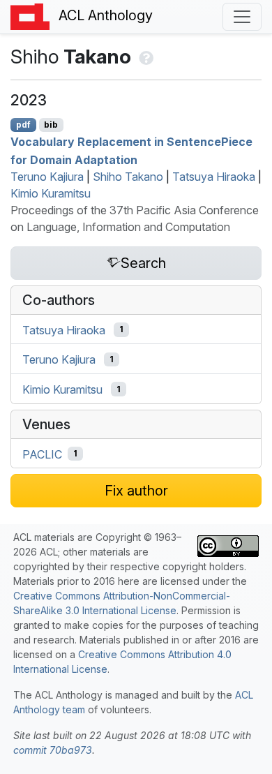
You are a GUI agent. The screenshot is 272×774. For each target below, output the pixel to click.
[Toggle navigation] (242, 17)
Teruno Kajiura (47, 177)
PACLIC (42, 454)
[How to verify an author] (144, 56)
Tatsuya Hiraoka (213, 177)
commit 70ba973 (52, 750)
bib (51, 124)
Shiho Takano (128, 177)
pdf (23, 124)
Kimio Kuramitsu (50, 193)
